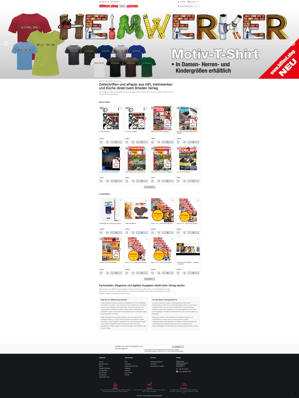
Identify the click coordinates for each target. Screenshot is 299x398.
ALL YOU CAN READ (132, 6)
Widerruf (127, 370)
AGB (126, 361)
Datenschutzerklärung (131, 366)
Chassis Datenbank (104, 368)
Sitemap (127, 375)
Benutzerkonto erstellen (157, 366)
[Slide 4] (151, 76)
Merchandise (103, 372)
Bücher (101, 366)
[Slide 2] (148, 76)
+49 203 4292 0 (183, 369)
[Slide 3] (150, 76)
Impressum (128, 364)
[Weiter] (292, 43)
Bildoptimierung (103, 364)
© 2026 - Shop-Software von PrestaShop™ (149, 395)
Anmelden (153, 364)
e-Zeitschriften (103, 370)
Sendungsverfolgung (156, 361)
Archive (101, 361)
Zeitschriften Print (104, 377)
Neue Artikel (128, 372)
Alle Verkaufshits (149, 279)
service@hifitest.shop (185, 371)
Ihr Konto (153, 357)
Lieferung (127, 368)
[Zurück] (6, 43)
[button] (182, 1)
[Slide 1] (147, 76)
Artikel (122, 6)
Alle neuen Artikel (149, 187)
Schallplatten (103, 375)
